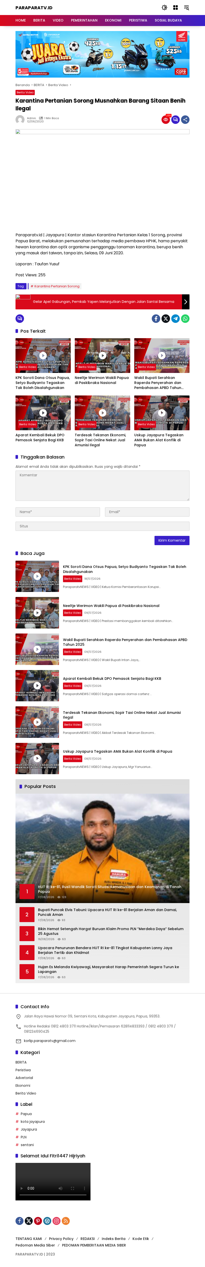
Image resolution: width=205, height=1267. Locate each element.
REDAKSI (87, 1238)
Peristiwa (23, 1070)
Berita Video (25, 92)
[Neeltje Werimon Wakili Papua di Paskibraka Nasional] (102, 355)
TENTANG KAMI (29, 1238)
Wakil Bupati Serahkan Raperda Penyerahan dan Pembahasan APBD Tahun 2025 (157, 382)
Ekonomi (23, 1085)
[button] (165, 8)
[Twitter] (166, 318)
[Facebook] (156, 318)
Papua (26, 1113)
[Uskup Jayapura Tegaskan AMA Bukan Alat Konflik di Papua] (162, 412)
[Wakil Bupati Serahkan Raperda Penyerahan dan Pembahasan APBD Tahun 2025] (162, 355)
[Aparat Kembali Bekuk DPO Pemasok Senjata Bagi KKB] (43, 412)
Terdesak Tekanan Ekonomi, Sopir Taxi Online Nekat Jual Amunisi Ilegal (100, 440)
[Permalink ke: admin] (21, 119)
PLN (23, 1137)
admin (31, 118)
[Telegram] (175, 318)
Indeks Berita (114, 1238)
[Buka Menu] (175, 8)
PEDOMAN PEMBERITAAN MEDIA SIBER (94, 1245)
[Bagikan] (185, 119)
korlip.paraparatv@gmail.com (50, 1040)
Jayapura (29, 1129)
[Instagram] (56, 1221)
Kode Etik (140, 1238)
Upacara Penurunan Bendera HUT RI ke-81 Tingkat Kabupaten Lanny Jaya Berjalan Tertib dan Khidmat (105, 950)
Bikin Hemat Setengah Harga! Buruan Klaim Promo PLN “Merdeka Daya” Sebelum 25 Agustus (111, 931)
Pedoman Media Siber (35, 1245)
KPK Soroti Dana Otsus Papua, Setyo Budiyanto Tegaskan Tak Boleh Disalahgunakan (43, 382)
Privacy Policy (61, 1238)
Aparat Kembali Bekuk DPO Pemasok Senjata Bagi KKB (40, 438)
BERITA (21, 1062)
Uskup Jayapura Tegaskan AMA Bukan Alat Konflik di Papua (159, 440)
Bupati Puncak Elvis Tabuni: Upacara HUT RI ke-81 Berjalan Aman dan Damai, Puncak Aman (107, 912)
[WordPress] (47, 1221)
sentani (27, 1144)
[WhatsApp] (185, 318)
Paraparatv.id (34, 8)
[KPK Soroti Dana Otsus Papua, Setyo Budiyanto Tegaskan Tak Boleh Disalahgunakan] (43, 355)
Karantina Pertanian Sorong (57, 286)
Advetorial (24, 1077)
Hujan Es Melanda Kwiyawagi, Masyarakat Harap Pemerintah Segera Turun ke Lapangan (108, 969)
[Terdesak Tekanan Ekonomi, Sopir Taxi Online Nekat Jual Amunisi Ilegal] (102, 412)
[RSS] (66, 1221)
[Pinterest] (38, 1221)
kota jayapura (33, 1121)
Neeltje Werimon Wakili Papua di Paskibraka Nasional (102, 380)
